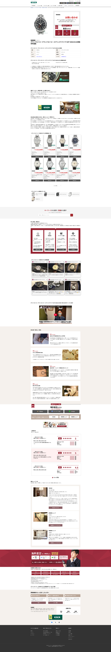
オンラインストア (71, 5)
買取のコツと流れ (58, 630)
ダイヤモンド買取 (47, 5)
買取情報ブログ (58, 632)
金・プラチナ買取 (54, 5)
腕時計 (31, 630)
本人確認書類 (57, 633)
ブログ (66, 5)
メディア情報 (70, 633)
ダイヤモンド (32, 633)
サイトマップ (70, 637)
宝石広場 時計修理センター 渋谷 (47, 632)
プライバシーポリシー (71, 636)
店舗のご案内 (61, 5)
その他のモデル (38, 40)
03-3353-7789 (60, 562)
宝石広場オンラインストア (47, 633)
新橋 (76, 612)
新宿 (68, 612)
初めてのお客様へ (45, 630)
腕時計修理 (77, 5)
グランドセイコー (33, 40)
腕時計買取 (34, 5)
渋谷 (61, 612)
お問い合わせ (70, 639)
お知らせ (69, 632)
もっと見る (56, 477)
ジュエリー (32, 632)
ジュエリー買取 (40, 5)
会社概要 (69, 630)
